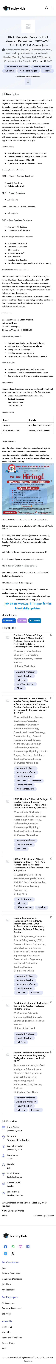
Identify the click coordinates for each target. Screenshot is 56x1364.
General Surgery (32, 740)
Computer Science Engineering (29, 944)
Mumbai (21, 762)
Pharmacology (21, 751)
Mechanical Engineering (26, 963)
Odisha (30, 970)
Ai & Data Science (26, 1065)
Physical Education (23, 658)
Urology (37, 759)
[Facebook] (5, 1246)
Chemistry (19, 654)
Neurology (19, 743)
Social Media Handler (34, 882)
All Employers (8, 1302)
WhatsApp (23, 603)
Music (48, 49)
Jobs (4, 1268)
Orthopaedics (20, 747)
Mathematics (20, 1084)
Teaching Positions (21, 57)
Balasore (21, 970)
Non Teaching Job (28, 70)
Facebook (10, 620)
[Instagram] (20, 1246)
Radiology (39, 755)
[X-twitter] (13, 1253)
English (30, 1080)
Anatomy (39, 717)
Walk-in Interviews (25, 788)
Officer (19, 688)
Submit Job (7, 1313)
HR (43, 49)
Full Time (9, 70)
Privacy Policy (8, 1343)
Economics (19, 878)
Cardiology (33, 721)
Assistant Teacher (25, 980)
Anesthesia (22, 812)
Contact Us (7, 1326)
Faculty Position (41, 66)
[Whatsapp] (13, 1246)
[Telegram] (5, 1253)
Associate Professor (26, 772)
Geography (30, 878)
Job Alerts (6, 1284)
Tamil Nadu (29, 666)
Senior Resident (24, 784)
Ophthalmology (33, 743)
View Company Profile (13, 1210)
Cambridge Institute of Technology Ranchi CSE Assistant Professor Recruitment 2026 (31, 1006)
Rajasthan (22, 893)
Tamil (29, 1084)
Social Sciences (21, 886)
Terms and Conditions (12, 1337)
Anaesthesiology (25, 717)
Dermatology (20, 724)
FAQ (4, 1348)
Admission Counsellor (17, 66)
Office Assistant (24, 907)
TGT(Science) (44, 57)
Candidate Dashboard (12, 1278)
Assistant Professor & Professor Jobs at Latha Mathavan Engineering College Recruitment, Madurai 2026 (31, 1057)
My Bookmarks (8, 1289)
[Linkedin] (27, 1246)
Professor (36, 780)
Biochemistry (20, 721)
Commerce (35, 49)
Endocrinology (31, 728)
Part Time (21, 780)
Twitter (22, 620)
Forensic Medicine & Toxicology (29, 732)
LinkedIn (36, 620)
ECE (16, 947)
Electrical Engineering (30, 947)
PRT (21, 882)
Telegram (37, 603)
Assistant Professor (25, 671)
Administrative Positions (17, 49)
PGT (23, 53)
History (41, 878)
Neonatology (34, 819)
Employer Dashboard (11, 1308)
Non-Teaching (13, 53)
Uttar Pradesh (24, 61)
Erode (20, 666)
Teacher (47, 70)
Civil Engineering (25, 936)
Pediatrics (33, 747)
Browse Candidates (11, 1273)
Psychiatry (27, 755)
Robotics (30, 53)
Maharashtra (32, 762)
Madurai (21, 1092)
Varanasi (12, 61)
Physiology (34, 751)
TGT (34, 57)
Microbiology (20, 819)
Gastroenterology (23, 736)
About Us (6, 1332)
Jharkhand (30, 1028)
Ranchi (20, 1028)
